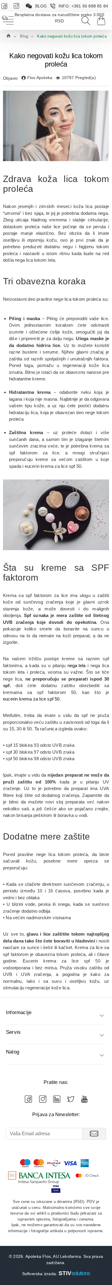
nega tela (76, 665)
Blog (24, 36)
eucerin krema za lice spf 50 (31, 698)
